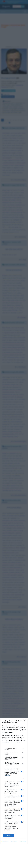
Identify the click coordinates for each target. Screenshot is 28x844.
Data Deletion (5, 841)
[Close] (24, 721)
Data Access (14, 841)
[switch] (22, 752)
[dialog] (14, 781)
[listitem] (14, 749)
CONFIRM (8, 835)
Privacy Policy (22, 841)
